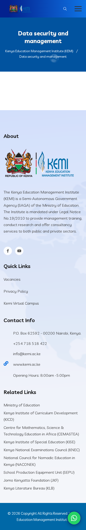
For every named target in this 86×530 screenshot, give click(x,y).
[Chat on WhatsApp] (74, 518)
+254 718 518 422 (30, 343)
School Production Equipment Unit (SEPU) (39, 472)
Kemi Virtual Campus (21, 303)
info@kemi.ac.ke (27, 353)
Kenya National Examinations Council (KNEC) (42, 449)
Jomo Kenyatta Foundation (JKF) (31, 480)
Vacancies (12, 279)
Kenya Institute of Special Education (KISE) (39, 441)
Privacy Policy (16, 291)
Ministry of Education (22, 405)
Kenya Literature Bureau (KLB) (29, 488)
